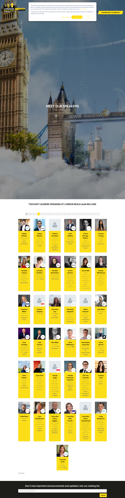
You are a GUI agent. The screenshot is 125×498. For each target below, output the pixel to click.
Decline (88, 17)
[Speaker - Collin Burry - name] (24, 421)
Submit (103, 495)
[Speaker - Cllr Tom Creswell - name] (85, 379)
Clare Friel (39, 375)
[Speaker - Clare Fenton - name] (24, 379)
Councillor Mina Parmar (70, 419)
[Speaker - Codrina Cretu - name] (101, 379)
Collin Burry (24, 416)
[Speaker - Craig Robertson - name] (101, 421)
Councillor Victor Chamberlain (85, 419)
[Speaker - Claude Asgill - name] (55, 379)
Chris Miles (55, 342)
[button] (110, 12)
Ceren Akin (85, 271)
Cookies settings (65, 17)
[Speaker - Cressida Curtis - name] (62, 457)
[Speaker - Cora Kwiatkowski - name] (39, 421)
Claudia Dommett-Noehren (70, 378)
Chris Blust (101, 309)
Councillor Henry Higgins (55, 419)
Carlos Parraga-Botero (85, 236)
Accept (77, 17)
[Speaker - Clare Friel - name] (39, 379)
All (26, 214)
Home (55, 110)
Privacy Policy (83, 9)
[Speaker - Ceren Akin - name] (85, 273)
